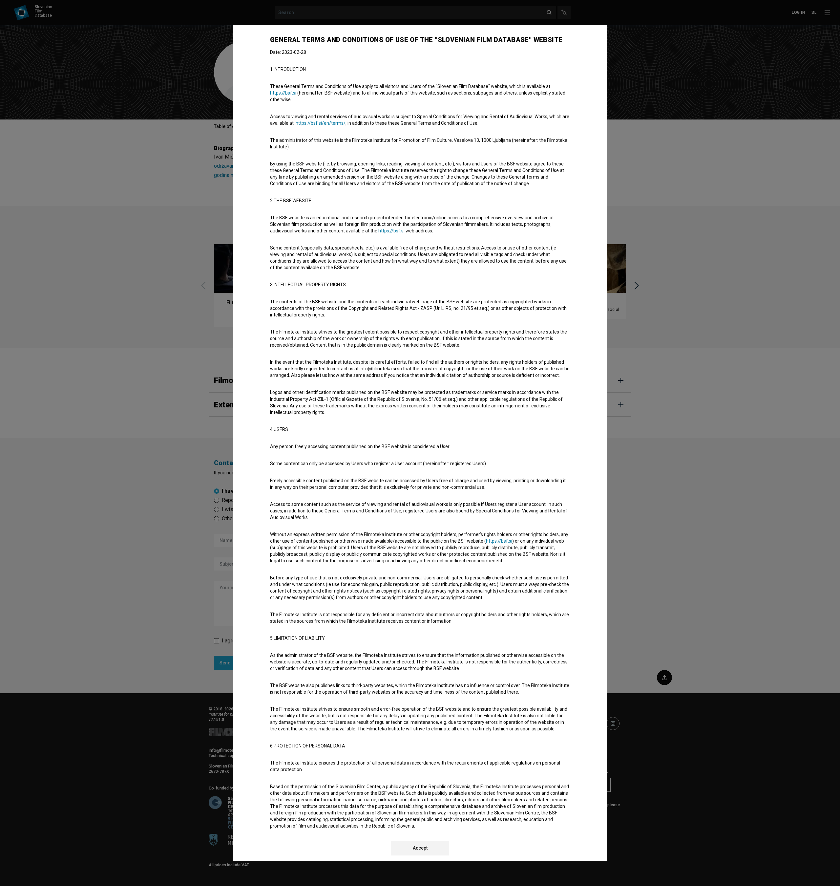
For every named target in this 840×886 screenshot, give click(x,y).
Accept (420, 848)
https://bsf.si (283, 93)
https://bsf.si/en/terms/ (321, 123)
